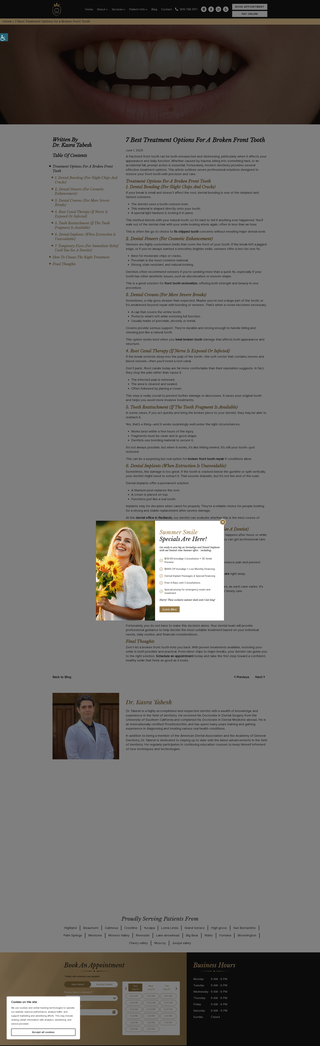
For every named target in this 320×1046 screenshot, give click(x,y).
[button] (4, 37)
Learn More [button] (169, 609)
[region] (43, 1017)
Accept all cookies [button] (43, 1032)
